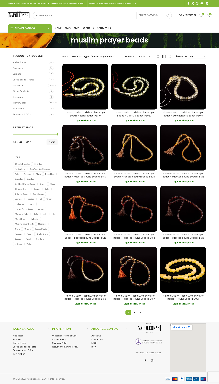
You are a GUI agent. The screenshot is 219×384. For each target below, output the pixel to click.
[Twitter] (152, 360)
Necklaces (18, 85)
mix (53, 214)
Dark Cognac (38, 194)
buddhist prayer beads (25, 184)
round (30, 234)
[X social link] (192, 3)
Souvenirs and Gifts (23, 350)
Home (65, 56)
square (18, 239)
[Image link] (148, 341)
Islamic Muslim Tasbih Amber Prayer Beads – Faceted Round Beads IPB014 (134, 236)
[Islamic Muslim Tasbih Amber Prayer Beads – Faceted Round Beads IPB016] (85, 270)
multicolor (34, 219)
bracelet (19, 179)
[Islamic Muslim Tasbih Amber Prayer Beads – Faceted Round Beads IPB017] (134, 270)
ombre (27, 229)
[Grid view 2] (158, 57)
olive (17, 229)
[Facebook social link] (188, 3)
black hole (49, 174)
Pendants (18, 97)
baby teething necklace (40, 169)
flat (40, 199)
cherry (43, 184)
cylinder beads (21, 194)
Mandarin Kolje (21, 214)
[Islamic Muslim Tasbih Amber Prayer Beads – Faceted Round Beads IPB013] (85, 209)
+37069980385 (55, 3)
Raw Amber (19, 108)
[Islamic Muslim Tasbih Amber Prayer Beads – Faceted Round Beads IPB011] (134, 148)
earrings (18, 199)
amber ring (20, 169)
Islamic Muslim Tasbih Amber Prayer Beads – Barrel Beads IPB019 (85, 114)
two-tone (40, 239)
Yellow (29, 244)
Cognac (37, 189)
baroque (27, 174)
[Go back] (67, 40)
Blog (93, 346)
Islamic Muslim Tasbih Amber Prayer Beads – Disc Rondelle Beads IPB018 (183, 114)
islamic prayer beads (24, 209)
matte (35, 214)
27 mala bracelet (22, 164)
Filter (52, 142)
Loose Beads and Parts (24, 346)
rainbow (18, 234)
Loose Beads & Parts (23, 79)
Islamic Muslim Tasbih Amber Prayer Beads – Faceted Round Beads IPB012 (183, 175)
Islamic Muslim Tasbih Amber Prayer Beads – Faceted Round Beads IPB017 (134, 297)
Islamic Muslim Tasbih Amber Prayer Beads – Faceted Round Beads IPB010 (85, 175)
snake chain (42, 234)
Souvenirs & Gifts (22, 114)
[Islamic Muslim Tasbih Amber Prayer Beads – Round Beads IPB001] (183, 270)
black (38, 174)
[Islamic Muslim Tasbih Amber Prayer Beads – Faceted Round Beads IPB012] (183, 148)
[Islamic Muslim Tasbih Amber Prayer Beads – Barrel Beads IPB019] (85, 87)
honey (32, 204)
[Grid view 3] (164, 57)
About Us (96, 335)
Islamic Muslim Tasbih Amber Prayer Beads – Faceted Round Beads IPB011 (134, 175)
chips (52, 184)
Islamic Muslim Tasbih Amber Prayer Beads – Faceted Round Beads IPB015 (183, 236)
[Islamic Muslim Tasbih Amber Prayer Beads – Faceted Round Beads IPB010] (85, 148)
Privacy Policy (59, 339)
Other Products (21, 91)
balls (17, 174)
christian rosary (22, 189)
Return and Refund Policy (65, 346)
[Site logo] (19, 15)
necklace (42, 224)
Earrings (17, 73)
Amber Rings (19, 62)
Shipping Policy (59, 342)
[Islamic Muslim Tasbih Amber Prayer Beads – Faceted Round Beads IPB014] (134, 209)
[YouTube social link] (202, 3)
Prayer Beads (19, 102)
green (49, 199)
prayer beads (41, 229)
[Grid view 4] (169, 57)
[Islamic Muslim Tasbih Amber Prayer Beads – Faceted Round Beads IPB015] (183, 209)
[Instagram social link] (197, 3)
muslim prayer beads (24, 224)
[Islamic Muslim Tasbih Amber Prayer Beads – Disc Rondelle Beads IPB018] (183, 87)
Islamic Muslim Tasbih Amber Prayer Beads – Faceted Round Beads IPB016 (85, 297)
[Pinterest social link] (207, 3)
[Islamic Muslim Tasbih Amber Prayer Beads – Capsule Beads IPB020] (134, 87)
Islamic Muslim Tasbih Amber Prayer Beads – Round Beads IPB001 (183, 297)
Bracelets (18, 68)
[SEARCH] (168, 15)
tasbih (28, 239)
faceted (30, 199)
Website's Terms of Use (64, 335)
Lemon (41, 209)
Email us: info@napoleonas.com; (23, 3)
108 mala (38, 164)
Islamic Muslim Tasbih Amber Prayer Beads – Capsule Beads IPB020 (134, 114)
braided (30, 179)
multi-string (20, 219)
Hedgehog (19, 204)
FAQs (94, 342)
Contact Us (97, 339)
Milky (45, 214)
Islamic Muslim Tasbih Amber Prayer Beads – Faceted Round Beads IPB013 (85, 236)
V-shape (18, 244)
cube (47, 189)
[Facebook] (145, 360)
